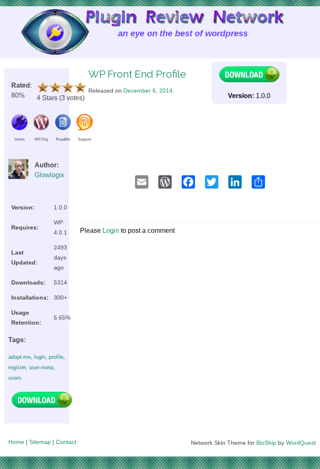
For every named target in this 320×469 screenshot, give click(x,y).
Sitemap (40, 442)
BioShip (266, 442)
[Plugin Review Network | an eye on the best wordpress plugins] (44, 34)
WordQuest (301, 442)
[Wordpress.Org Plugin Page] (41, 128)
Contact (66, 442)
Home (16, 442)
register (17, 367)
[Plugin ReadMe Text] (63, 128)
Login (110, 230)
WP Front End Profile (137, 74)
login (39, 357)
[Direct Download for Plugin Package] (41, 405)
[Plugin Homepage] (19, 128)
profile (56, 357)
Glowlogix (49, 175)
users (15, 378)
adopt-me (19, 357)
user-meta (41, 367)
